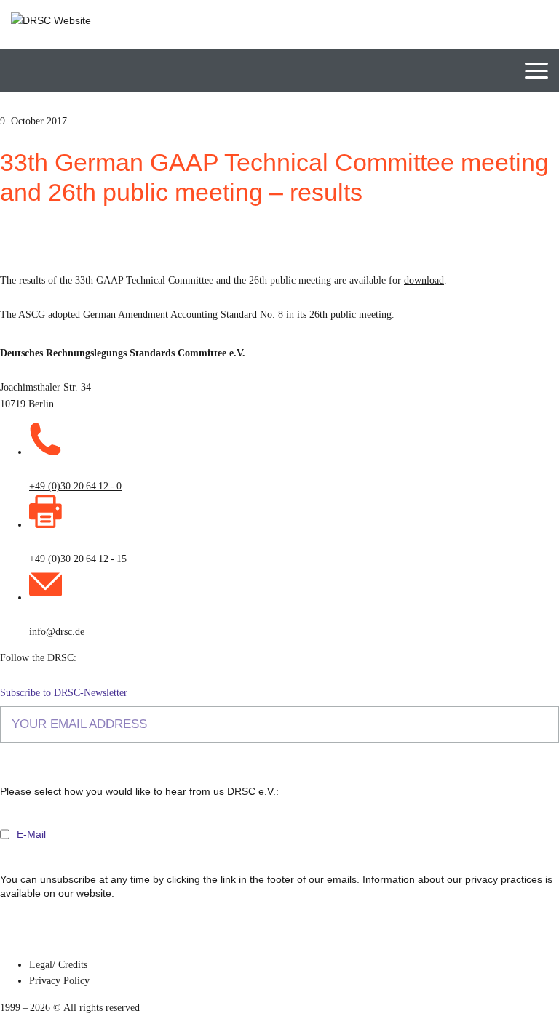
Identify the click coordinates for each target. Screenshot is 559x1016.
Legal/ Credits (58, 964)
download (424, 280)
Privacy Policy (59, 980)
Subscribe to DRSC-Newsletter (63, 692)
